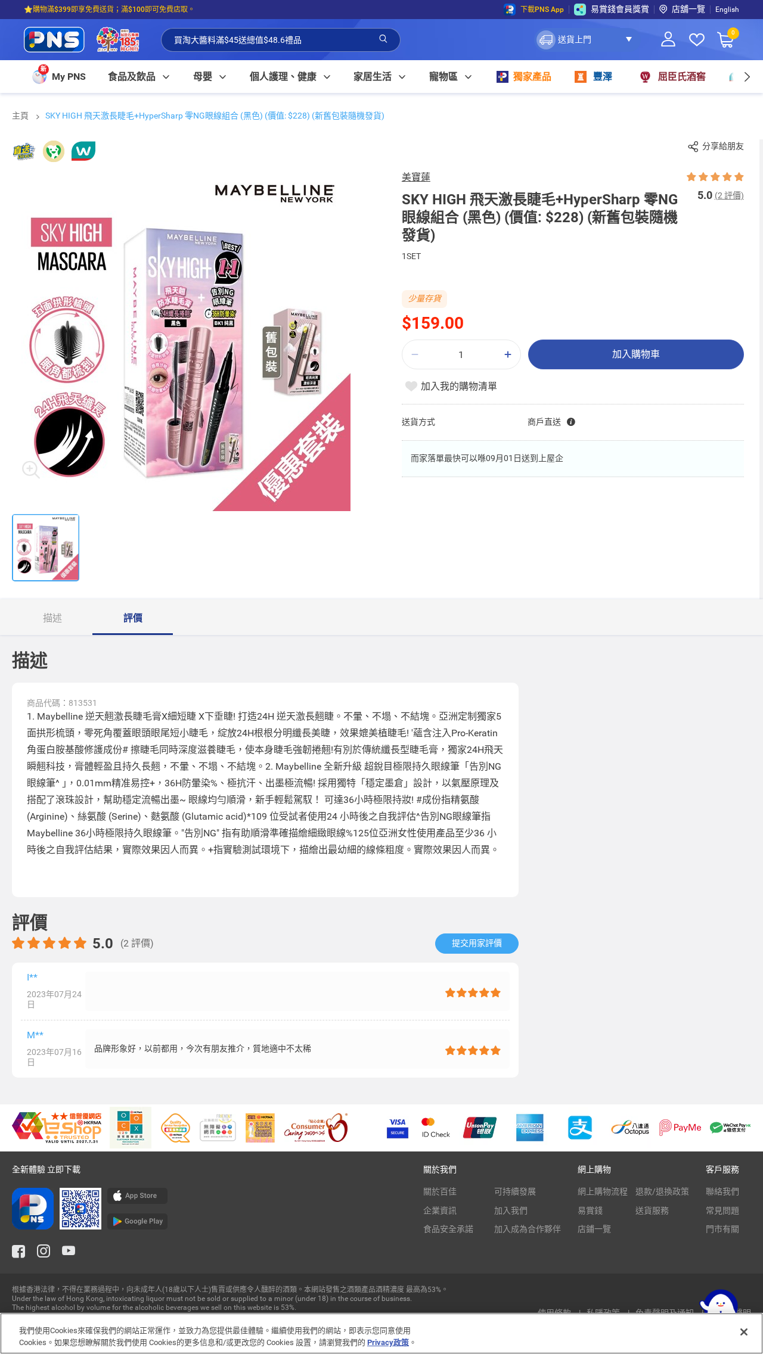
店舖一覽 (688, 9)
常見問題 (722, 1210)
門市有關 (722, 1229)
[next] (746, 76)
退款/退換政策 (662, 1191)
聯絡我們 (722, 1191)
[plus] (507, 354)
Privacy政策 (388, 1341)
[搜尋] (383, 39)
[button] (587, 40)
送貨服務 (652, 1210)
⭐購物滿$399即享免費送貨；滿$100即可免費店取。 (109, 9)
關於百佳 (440, 1191)
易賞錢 (590, 1210)
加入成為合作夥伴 (527, 1229)
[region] (381, 1333)
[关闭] (744, 1332)
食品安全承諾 (448, 1229)
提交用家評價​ (477, 943)
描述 (52, 618)
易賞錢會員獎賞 (620, 9)
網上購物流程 (603, 1191)
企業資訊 (440, 1210)
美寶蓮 (416, 177)
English (727, 9)
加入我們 (511, 1210)
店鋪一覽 (594, 1229)
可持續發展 (515, 1191)
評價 (132, 618)
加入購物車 (636, 354)
